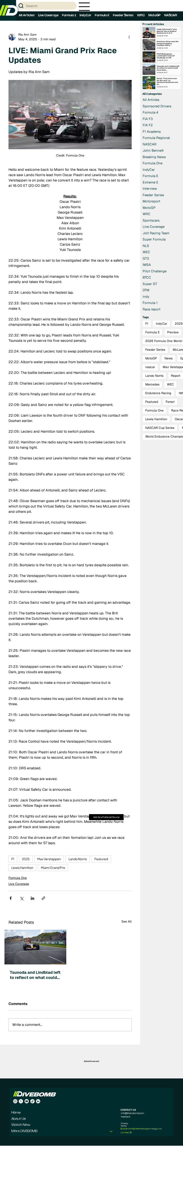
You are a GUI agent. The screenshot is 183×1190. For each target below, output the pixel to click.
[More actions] (129, 37)
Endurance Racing (158, 393)
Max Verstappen (49, 859)
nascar (150, 367)
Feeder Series (155, 350)
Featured (101, 859)
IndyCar (161, 324)
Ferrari (170, 402)
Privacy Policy (124, 1124)
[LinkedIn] (38, 1101)
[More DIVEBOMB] (111, 1131)
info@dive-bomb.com (132, 1113)
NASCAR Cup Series (159, 428)
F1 (12, 859)
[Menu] (84, 6)
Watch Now (20, 1125)
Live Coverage (18, 884)
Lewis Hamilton (22, 868)
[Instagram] (15, 1101)
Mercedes (152, 384)
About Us (18, 1119)
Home (16, 1112)
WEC (170, 384)
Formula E (152, 332)
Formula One (17, 878)
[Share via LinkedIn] (32, 898)
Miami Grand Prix (53, 868)
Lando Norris (78, 859)
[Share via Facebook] (10, 898)
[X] (21, 1101)
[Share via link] (43, 898)
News (168, 358)
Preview (173, 332)
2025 (26, 859)
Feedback (125, 1116)
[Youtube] (27, 1101)
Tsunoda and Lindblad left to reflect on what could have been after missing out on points (35, 975)
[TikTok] (32, 1101)
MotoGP (151, 358)
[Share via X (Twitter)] (21, 898)
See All (126, 921)
